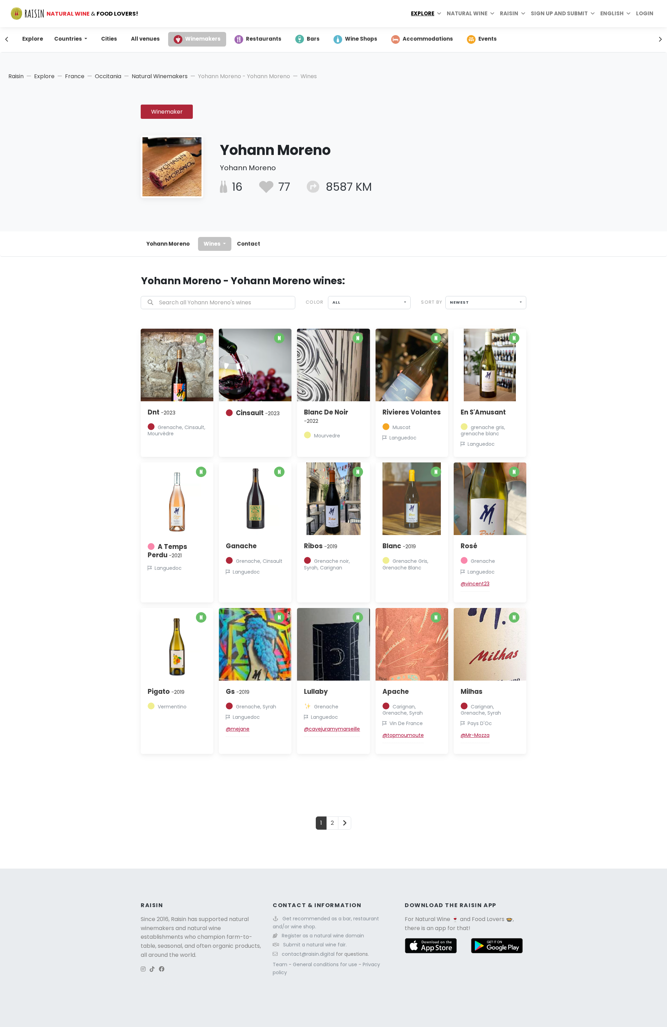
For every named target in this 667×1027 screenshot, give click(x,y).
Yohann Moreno (168, 243)
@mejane (237, 728)
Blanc (399, 546)
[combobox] (369, 302)
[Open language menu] (628, 13)
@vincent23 (475, 583)
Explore (422, 13)
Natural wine (467, 13)
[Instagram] (143, 969)
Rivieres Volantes (411, 412)
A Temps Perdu (167, 550)
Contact (248, 243)
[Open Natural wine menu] (492, 13)
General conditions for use (326, 964)
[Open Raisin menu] (523, 13)
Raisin (16, 76)
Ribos (320, 546)
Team (281, 964)
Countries (68, 38)
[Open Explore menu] (439, 13)
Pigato (166, 691)
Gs (237, 691)
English (612, 13)
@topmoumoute (403, 735)
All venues (145, 38)
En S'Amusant (483, 412)
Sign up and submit (559, 13)
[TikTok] (152, 969)
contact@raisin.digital (308, 954)
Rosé (469, 546)
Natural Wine (432, 919)
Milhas (472, 691)
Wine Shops (361, 38)
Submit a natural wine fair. (315, 944)
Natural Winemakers (160, 76)
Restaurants (263, 38)
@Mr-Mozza (475, 735)
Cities (109, 38)
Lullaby (316, 691)
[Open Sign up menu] (593, 13)
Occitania (108, 76)
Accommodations (428, 38)
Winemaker (167, 112)
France (74, 76)
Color (314, 302)
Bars (313, 38)
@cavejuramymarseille (332, 728)
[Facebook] (161, 969)
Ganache (241, 546)
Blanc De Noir (326, 416)
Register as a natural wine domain (323, 935)
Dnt (161, 412)
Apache (395, 691)
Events (487, 38)
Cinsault (258, 413)
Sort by (431, 302)
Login (644, 13)
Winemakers (203, 38)
